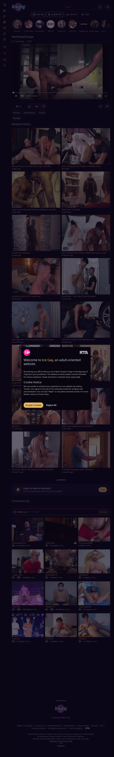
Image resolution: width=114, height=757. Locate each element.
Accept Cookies (33, 405)
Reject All (51, 405)
